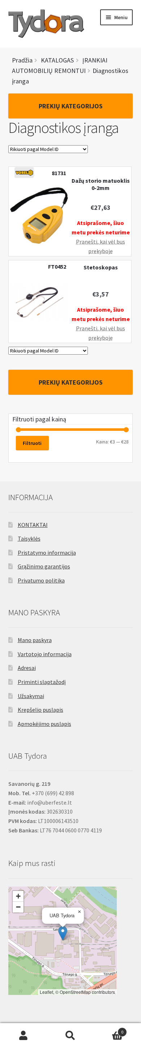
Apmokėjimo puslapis (44, 723)
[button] (62, 933)
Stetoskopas (101, 267)
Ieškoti (70, 1035)
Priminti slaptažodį (42, 681)
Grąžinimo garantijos (44, 566)
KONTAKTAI (33, 524)
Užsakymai (31, 696)
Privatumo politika (41, 580)
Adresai (27, 667)
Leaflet (46, 992)
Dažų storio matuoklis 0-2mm (101, 184)
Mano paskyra (35, 640)
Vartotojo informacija (45, 654)
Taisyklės (29, 538)
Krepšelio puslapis (40, 709)
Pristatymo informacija (47, 552)
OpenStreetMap (75, 992)
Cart (108, 1029)
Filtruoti (32, 443)
